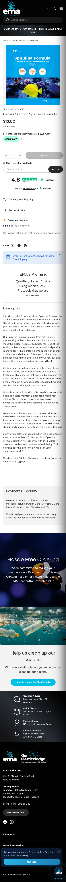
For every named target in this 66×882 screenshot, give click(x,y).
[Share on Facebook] (19, 246)
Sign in (6, 225)
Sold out (44, 155)
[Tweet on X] (13, 246)
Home (5, 40)
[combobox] (33, 20)
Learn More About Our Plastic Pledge (33, 682)
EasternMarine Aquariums (20, 874)
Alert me (55, 169)
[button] (54, 8)
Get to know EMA (15, 812)
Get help (31, 861)
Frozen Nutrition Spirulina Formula (24, 40)
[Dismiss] (59, 851)
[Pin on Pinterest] (25, 246)
